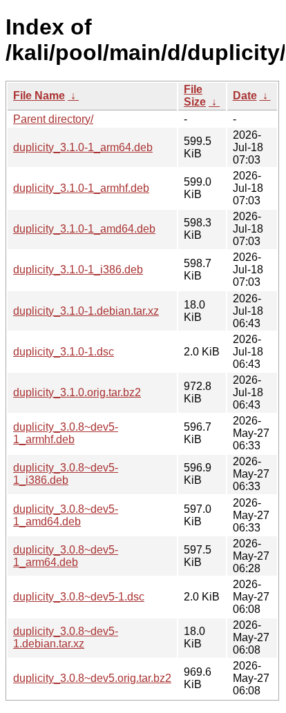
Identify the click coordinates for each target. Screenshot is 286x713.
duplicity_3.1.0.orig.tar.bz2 (77, 392)
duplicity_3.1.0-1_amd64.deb (84, 229)
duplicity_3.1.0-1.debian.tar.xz (86, 311)
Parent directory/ (53, 119)
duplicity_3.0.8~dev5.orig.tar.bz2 (92, 678)
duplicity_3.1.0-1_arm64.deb (83, 147)
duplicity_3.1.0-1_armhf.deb (81, 188)
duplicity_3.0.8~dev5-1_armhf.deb (65, 433)
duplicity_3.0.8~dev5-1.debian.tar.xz (65, 637)
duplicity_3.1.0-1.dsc (63, 352)
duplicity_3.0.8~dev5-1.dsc (78, 597)
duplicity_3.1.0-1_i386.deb (78, 269)
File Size (195, 96)
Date (245, 95)
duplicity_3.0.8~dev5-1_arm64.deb (65, 556)
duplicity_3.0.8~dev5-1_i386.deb (65, 474)
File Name (39, 95)
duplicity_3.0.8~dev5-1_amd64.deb (65, 515)
